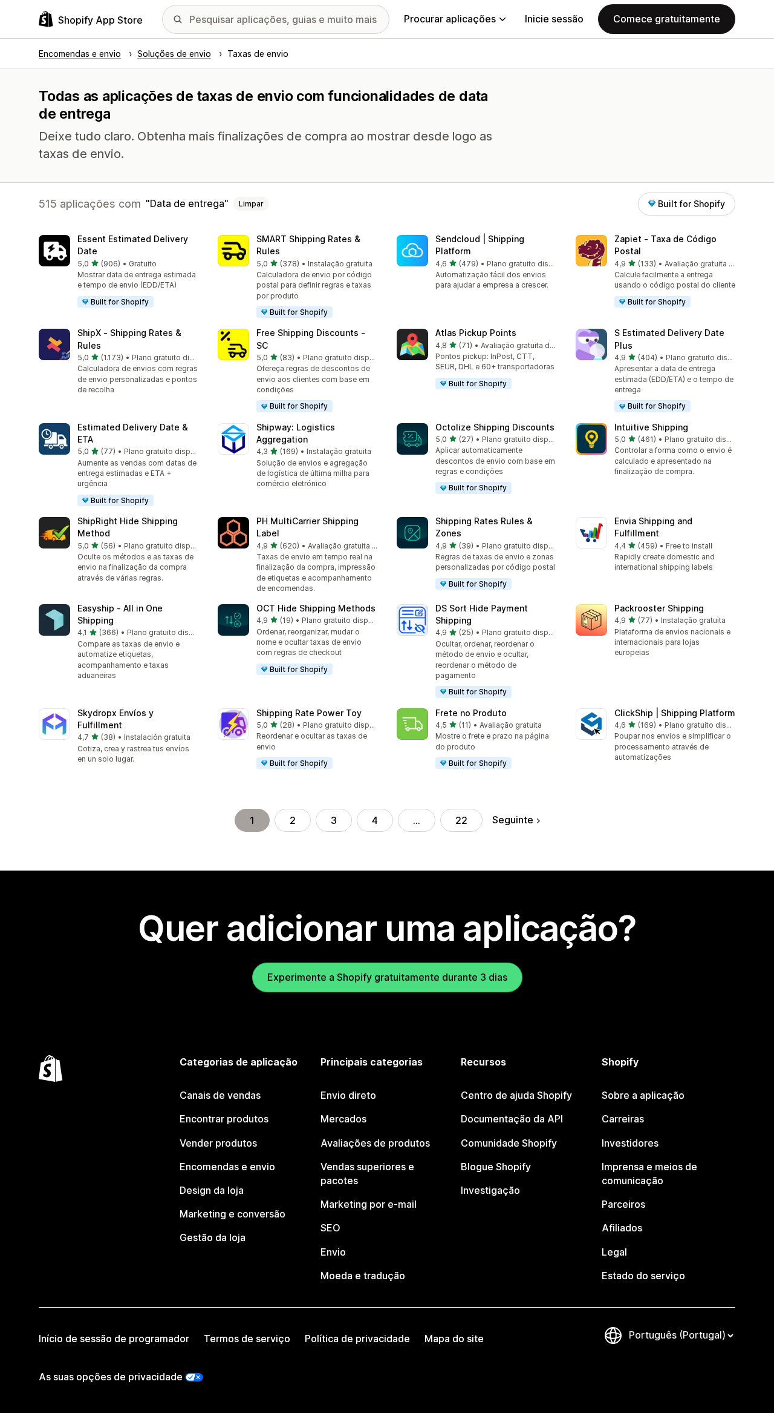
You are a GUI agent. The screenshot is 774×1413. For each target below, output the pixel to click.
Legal (614, 1252)
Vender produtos (218, 1143)
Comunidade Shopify (509, 1143)
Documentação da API (512, 1119)
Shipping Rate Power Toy (309, 713)
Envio (333, 1252)
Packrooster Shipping (659, 608)
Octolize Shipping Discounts (494, 427)
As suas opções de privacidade (111, 1377)
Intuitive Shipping (651, 427)
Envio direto (348, 1095)
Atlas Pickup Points (475, 333)
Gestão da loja (213, 1237)
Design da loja (212, 1190)
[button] (118, 272)
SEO (330, 1228)
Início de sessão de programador (114, 1338)
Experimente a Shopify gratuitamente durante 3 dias (387, 977)
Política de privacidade (357, 1338)
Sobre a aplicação (643, 1095)
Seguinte (512, 820)
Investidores (630, 1143)
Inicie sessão (554, 19)
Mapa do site (454, 1338)
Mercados (343, 1119)
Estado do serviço (643, 1276)
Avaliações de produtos (375, 1143)
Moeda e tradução (362, 1276)
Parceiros (623, 1204)
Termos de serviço (247, 1338)
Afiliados (622, 1228)
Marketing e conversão (232, 1214)
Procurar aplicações (450, 19)
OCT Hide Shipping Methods (316, 608)
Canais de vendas (220, 1095)
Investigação (490, 1190)
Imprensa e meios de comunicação (649, 1174)
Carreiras (623, 1119)
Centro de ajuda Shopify (516, 1095)
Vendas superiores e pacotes (367, 1174)
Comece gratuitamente (666, 19)
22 (461, 820)
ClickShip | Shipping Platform (674, 713)
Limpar (251, 203)
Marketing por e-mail (368, 1204)
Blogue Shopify (496, 1167)
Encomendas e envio (227, 1167)
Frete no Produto (471, 713)
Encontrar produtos (224, 1119)
